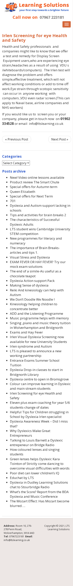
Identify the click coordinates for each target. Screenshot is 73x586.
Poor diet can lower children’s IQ (34, 473)
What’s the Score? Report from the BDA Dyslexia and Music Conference (39, 494)
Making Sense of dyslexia (29, 285)
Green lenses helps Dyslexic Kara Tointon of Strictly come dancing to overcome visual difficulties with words (40, 464)
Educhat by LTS (22, 477)
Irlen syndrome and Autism (31, 346)
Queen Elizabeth (22, 191)
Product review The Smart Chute (34, 182)
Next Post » (59, 139)
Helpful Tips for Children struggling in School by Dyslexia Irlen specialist (39, 414)
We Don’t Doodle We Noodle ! (32, 299)
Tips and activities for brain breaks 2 (38, 215)
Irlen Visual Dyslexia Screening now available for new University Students (38, 339)
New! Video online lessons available (37, 177)
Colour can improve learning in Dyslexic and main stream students (40, 386)
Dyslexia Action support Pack (32, 280)
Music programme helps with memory (39, 318)
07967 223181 (52, 17)
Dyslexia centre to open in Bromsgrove (39, 379)
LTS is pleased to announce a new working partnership (35, 353)
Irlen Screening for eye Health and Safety (34, 37)
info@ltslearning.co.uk (17, 540)
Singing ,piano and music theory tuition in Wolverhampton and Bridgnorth (40, 325)
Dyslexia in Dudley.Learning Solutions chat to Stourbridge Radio (39, 484)
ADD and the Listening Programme (36, 313)
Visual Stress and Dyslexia (30, 257)
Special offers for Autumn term (33, 187)
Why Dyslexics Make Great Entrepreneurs (30, 433)
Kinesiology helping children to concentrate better (33, 306)
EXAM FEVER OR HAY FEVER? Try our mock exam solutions (38, 264)
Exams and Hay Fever (26, 332)
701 (13, 201)
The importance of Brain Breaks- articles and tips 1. (35, 250)
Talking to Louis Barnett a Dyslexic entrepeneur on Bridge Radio (36, 442)
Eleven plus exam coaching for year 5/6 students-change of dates (40, 404)
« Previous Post (16, 139)
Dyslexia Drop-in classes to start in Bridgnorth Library (36, 372)
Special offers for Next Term (31, 196)
